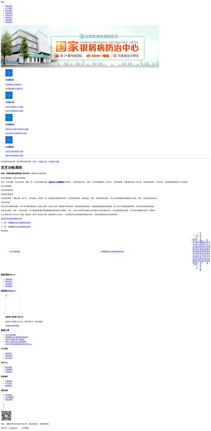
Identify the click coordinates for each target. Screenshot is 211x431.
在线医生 (8, 381)
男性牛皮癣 (18, 111)
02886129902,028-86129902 (41, 428)
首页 (34, 161)
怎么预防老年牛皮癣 (209, 251)
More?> (12, 291)
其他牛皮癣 (22, 133)
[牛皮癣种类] (9, 120)
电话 (2, 2)
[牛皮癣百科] (9, 76)
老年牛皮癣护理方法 (204, 251)
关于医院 (8, 8)
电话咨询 (8, 284)
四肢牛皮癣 (9, 155)
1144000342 (13, 428)
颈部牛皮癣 (18, 151)
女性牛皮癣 (9, 111)
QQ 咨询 (8, 383)
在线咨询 (8, 13)
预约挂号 (8, 281)
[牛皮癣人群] (9, 98)
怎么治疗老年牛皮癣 (199, 251)
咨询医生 (8, 326)
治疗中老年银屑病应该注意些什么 (197, 251)
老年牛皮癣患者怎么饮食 (207, 251)
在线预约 (8, 20)
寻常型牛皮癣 (10, 129)
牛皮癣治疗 (18, 89)
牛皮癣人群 (9, 102)
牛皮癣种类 (9, 124)
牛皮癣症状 (17, 84)
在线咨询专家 (6, 219)
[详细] (40, 322)
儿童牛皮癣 (9, 107)
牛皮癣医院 (9, 397)
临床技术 (8, 17)
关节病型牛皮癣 (22, 129)
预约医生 (15, 326)
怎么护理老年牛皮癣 (206, 251)
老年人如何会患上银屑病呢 (15, 342)
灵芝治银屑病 (15, 251)
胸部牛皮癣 (18, 155)
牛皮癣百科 (9, 80)
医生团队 (8, 11)
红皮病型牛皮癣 (11, 133)
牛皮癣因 (8, 84)
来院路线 (8, 22)
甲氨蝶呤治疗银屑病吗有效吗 (19, 223)
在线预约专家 (16, 219)
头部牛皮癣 (9, 151)
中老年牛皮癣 (54, 161)
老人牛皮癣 (18, 107)
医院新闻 (8, 356)
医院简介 (8, 353)
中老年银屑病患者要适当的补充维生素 (200, 251)
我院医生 (5, 291)
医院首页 (8, 6)
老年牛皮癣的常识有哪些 (193, 251)
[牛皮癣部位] (9, 143)
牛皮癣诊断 (9, 89)
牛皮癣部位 (9, 147)
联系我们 (8, 395)
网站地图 (8, 400)
